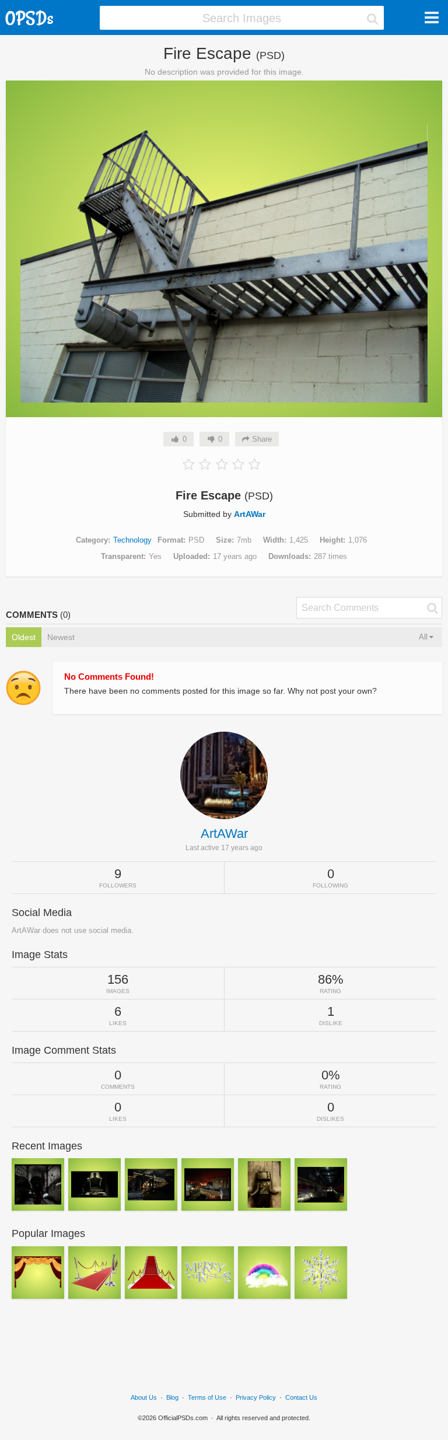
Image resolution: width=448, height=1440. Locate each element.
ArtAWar (249, 514)
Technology (132, 540)
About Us (144, 1397)
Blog (172, 1397)
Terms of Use (207, 1397)
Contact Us (301, 1397)
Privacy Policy (256, 1397)
